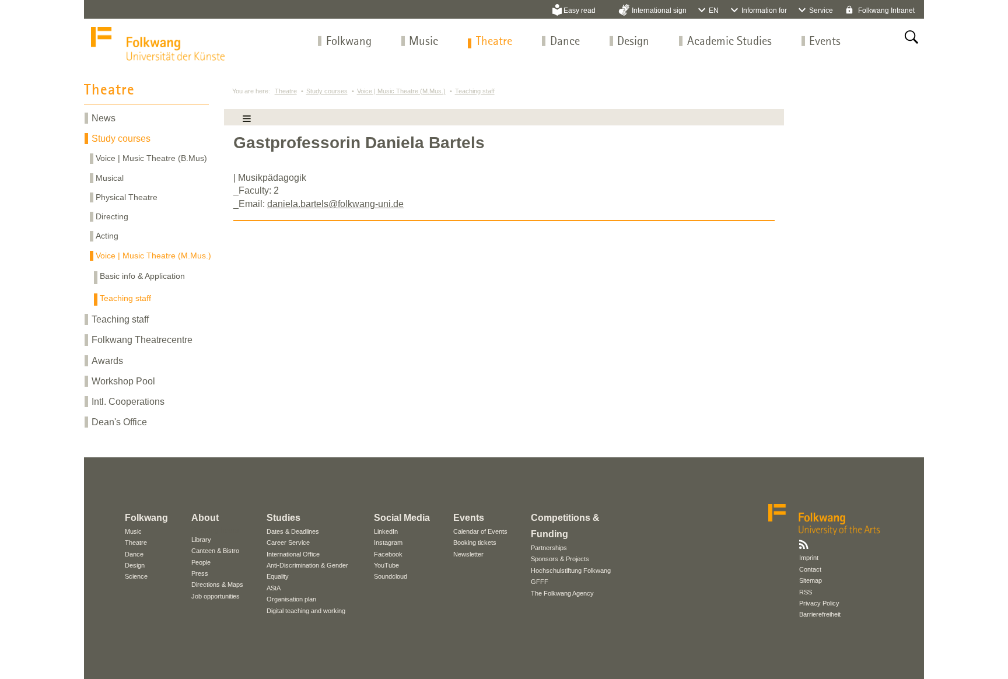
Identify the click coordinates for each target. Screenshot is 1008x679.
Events (825, 42)
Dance (565, 42)
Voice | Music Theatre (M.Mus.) (153, 255)
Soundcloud (390, 576)
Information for (764, 10)
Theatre (494, 42)
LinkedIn (386, 531)
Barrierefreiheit (820, 614)
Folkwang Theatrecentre (142, 340)
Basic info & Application (142, 276)
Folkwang (349, 42)
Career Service (288, 542)
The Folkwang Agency (562, 593)
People (201, 562)
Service (821, 10)
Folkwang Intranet (885, 10)
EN (714, 10)
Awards (107, 361)
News (104, 118)
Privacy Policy (819, 603)
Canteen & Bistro (215, 550)
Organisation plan (291, 599)
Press (199, 573)
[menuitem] (349, 41)
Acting (107, 235)
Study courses (121, 139)
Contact (810, 569)
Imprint (808, 557)
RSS (805, 592)
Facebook (388, 554)
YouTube (386, 565)
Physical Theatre (127, 197)
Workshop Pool (123, 381)
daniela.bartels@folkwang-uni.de (335, 204)
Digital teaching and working (306, 610)
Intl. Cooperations (128, 402)
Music (423, 42)
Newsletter (468, 554)
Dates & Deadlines (293, 531)
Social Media (402, 518)
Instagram (388, 542)
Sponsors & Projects (560, 558)
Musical (110, 178)
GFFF (539, 581)
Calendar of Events (480, 531)
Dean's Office (119, 422)
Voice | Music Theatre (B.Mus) (151, 158)
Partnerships (549, 547)
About (205, 518)
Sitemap (810, 580)
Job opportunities (215, 596)
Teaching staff (125, 298)
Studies (283, 518)
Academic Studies (729, 42)
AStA (274, 588)
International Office (293, 554)
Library (201, 539)
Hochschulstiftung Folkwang (571, 570)
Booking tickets (474, 542)
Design (633, 42)
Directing (112, 216)
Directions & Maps (217, 584)
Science (136, 576)
